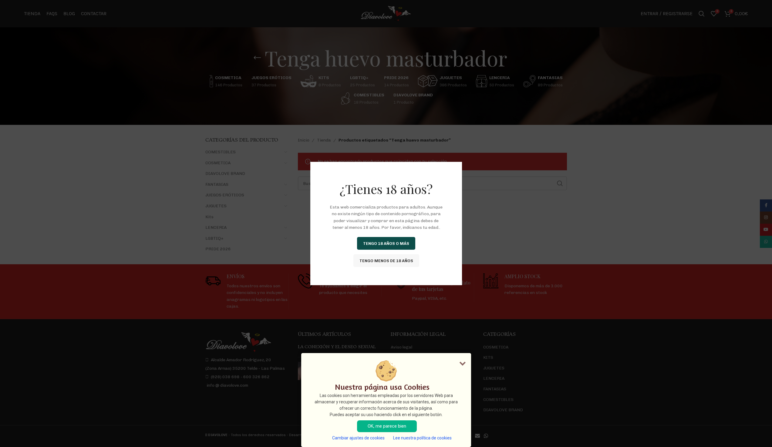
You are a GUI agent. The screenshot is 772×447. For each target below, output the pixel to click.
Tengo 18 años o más (386, 243)
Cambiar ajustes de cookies (358, 437)
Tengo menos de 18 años (386, 260)
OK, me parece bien (387, 426)
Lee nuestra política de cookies (422, 437)
